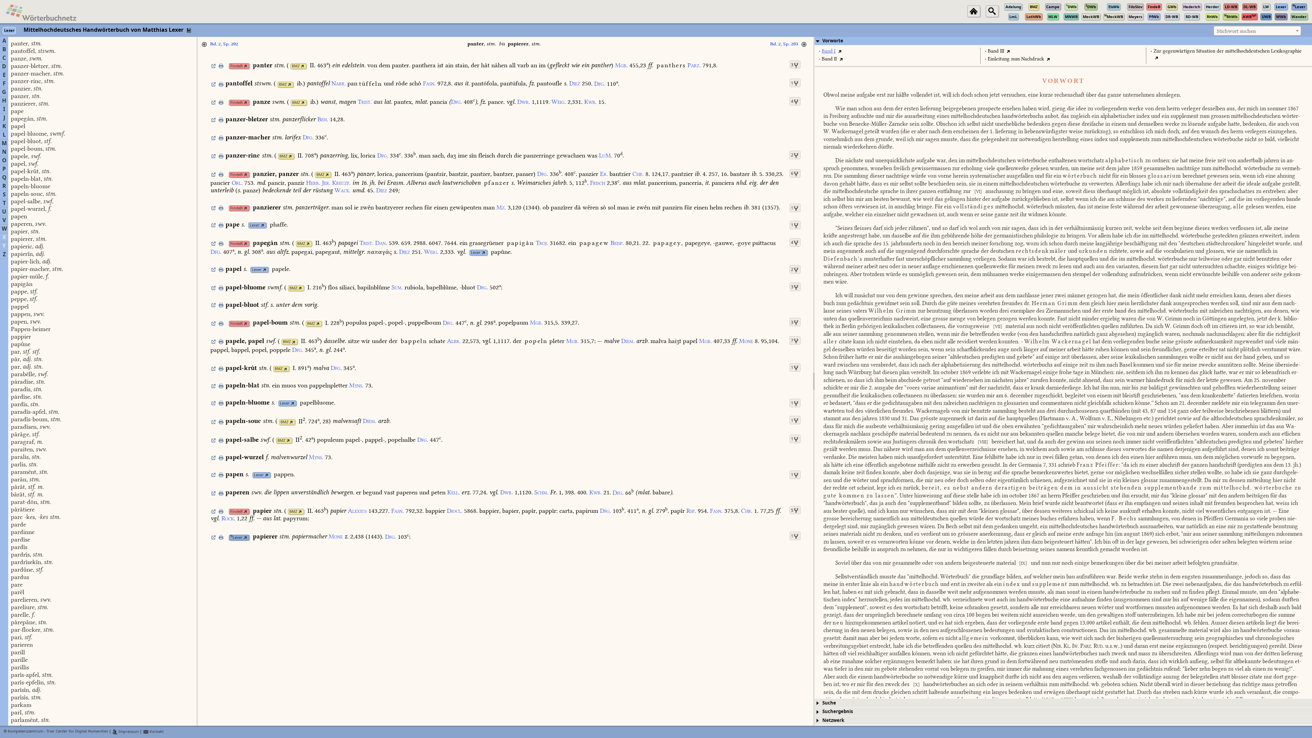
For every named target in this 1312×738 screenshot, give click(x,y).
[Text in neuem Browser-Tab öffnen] (840, 51)
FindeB (236, 66)
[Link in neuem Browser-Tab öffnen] (245, 66)
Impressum (128, 731)
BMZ (296, 66)
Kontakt (156, 731)
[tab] (1063, 41)
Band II (829, 59)
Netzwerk (833, 720)
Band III (996, 51)
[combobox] (1257, 31)
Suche (829, 703)
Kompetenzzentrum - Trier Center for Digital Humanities (58, 731)
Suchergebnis (837, 711)
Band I (828, 51)
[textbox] (1257, 31)
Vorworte (832, 41)
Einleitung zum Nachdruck (1016, 59)
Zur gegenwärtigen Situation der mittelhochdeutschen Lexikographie (1227, 51)
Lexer (255, 225)
